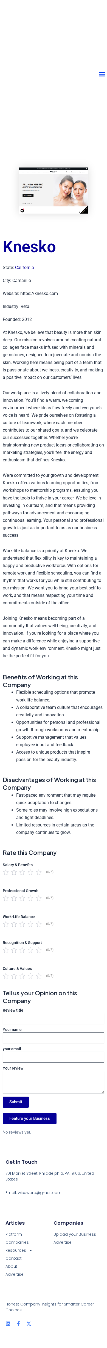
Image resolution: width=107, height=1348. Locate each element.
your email (12, 1049)
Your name (12, 1029)
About (11, 1266)
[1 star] (6, 872)
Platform (13, 1234)
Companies (17, 1242)
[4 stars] (30, 872)
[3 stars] (22, 872)
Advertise (14, 1274)
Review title (13, 1010)
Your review (13, 1068)
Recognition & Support (22, 942)
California (24, 267)
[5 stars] (39, 872)
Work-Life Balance (19, 916)
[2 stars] (14, 872)
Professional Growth (20, 891)
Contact (13, 1258)
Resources (15, 1250)
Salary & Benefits (18, 865)
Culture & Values (17, 968)
